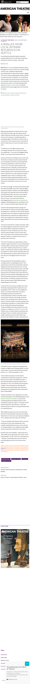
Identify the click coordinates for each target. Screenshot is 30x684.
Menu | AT (8, 2)
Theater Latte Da (5, 165)
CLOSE (27, 663)
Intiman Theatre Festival (13, 85)
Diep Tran (23, 40)
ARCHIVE (3, 666)
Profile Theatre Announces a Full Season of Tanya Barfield (14, 469)
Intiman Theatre (16, 458)
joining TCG (3, 448)
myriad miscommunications (19, 200)
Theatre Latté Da (6, 460)
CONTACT (3, 669)
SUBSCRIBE (4, 657)
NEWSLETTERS (5, 660)
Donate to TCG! (12, 679)
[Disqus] (15, 503)
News (12, 40)
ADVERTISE (4, 654)
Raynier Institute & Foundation (9, 398)
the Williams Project (19, 309)
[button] (2, 2)
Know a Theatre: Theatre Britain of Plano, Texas (14, 476)
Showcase (25, 458)
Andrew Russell (6, 458)
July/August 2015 (5, 40)
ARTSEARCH (4, 663)
